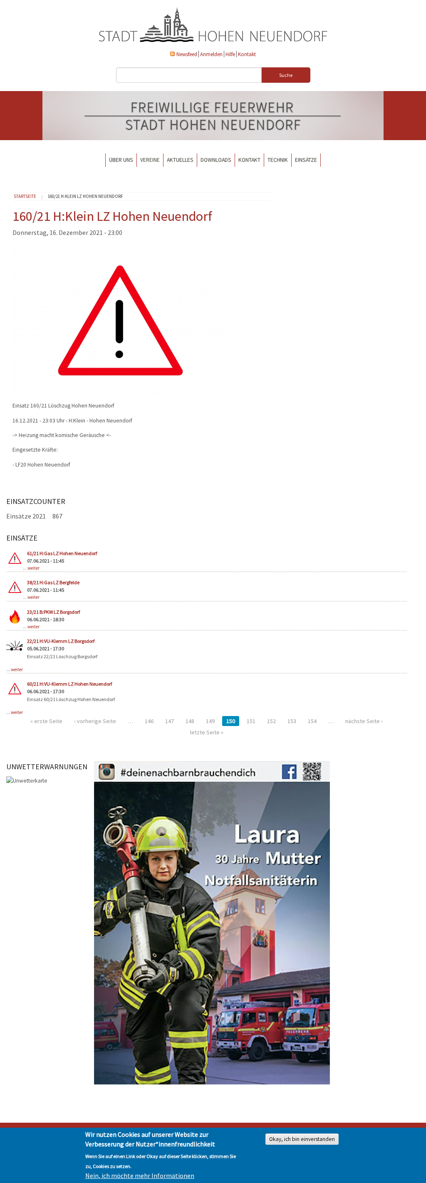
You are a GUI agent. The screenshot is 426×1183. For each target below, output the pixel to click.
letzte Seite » (206, 732)
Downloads (216, 159)
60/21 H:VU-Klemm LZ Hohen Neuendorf (69, 684)
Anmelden (211, 54)
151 (251, 721)
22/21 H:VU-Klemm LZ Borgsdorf (60, 641)
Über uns (121, 159)
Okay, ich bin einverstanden (302, 1139)
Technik (277, 159)
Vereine (150, 159)
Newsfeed (186, 54)
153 (291, 721)
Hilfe (230, 54)
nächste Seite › (364, 721)
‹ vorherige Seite (95, 721)
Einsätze (306, 159)
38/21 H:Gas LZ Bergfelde (53, 582)
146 (149, 721)
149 (210, 721)
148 (190, 721)
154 (312, 721)
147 (169, 721)
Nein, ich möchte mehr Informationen (139, 1175)
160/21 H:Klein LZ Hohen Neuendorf (85, 196)
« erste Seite (46, 721)
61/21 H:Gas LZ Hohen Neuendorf (62, 553)
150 (230, 721)
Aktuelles (180, 159)
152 (271, 721)
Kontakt (247, 54)
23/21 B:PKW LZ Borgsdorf (53, 612)
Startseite (25, 196)
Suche (285, 75)
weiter (33, 568)
